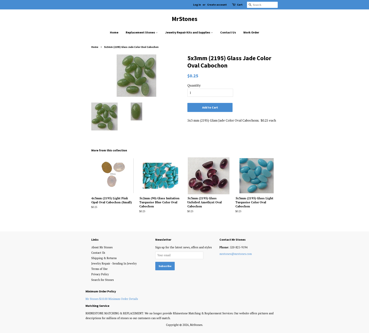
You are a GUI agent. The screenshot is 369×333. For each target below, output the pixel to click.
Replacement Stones (141, 32)
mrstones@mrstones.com (235, 254)
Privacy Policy (100, 274)
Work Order (251, 32)
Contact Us (228, 32)
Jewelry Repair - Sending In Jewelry (114, 263)
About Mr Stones (102, 247)
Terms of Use (99, 269)
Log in (197, 4)
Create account (217, 4)
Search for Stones (102, 280)
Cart (240, 4)
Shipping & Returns (104, 258)
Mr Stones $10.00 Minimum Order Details (112, 299)
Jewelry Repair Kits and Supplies (188, 32)
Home (114, 32)
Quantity (194, 85)
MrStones (184, 19)
